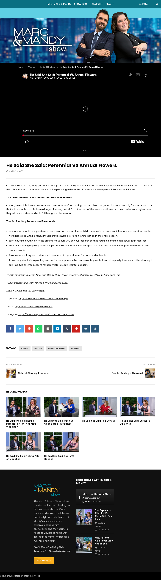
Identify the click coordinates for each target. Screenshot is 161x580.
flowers (24, 348)
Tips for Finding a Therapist (127, 373)
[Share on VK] (86, 329)
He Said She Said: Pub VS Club (99, 420)
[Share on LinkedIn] (57, 329)
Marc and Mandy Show (97, 494)
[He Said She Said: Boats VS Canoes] (61, 442)
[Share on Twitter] (20, 329)
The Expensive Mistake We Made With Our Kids (103, 515)
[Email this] (48, 329)
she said (75, 348)
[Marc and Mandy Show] (80, 35)
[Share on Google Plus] (29, 329)
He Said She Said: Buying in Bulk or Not (135, 422)
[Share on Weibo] (95, 329)
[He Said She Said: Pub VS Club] (99, 407)
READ (108, 3)
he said (38, 348)
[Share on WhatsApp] (38, 329)
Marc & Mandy (16, 171)
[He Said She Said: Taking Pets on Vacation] (23, 442)
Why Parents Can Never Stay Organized (104, 540)
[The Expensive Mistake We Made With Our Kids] (84, 517)
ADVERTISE (43, 560)
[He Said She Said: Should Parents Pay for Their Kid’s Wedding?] (23, 407)
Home (21, 67)
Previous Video (14, 364)
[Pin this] (76, 329)
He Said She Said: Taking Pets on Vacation (22, 457)
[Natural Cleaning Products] (11, 373)
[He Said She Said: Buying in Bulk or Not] (137, 407)
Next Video (148, 364)
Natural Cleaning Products (33, 373)
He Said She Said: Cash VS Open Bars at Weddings (58, 422)
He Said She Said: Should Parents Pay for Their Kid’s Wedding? (21, 423)
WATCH (96, 3)
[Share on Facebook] (10, 329)
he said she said (56, 348)
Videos (31, 67)
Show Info (80, 3)
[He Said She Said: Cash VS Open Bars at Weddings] (61, 407)
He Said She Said (47, 67)
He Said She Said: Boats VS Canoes (59, 457)
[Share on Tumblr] (67, 329)
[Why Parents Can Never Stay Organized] (84, 545)
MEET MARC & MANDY (59, 3)
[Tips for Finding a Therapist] (150, 373)
